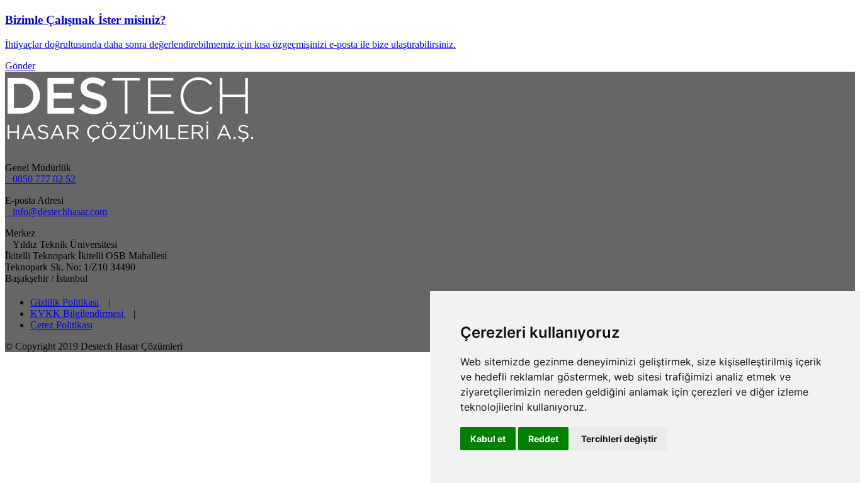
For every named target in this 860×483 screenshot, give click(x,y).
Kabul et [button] (488, 438)
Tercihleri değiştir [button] (619, 438)
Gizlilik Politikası (64, 302)
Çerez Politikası (61, 324)
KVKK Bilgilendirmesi (78, 313)
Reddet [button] (543, 438)
